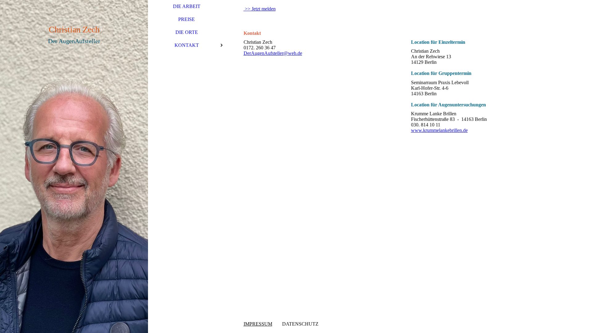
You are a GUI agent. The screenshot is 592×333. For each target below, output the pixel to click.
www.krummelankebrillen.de (439, 130)
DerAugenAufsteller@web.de (273, 53)
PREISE (186, 19)
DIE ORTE (186, 32)
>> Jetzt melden (260, 8)
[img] (74, 166)
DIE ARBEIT (186, 6)
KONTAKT (187, 45)
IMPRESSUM (258, 324)
